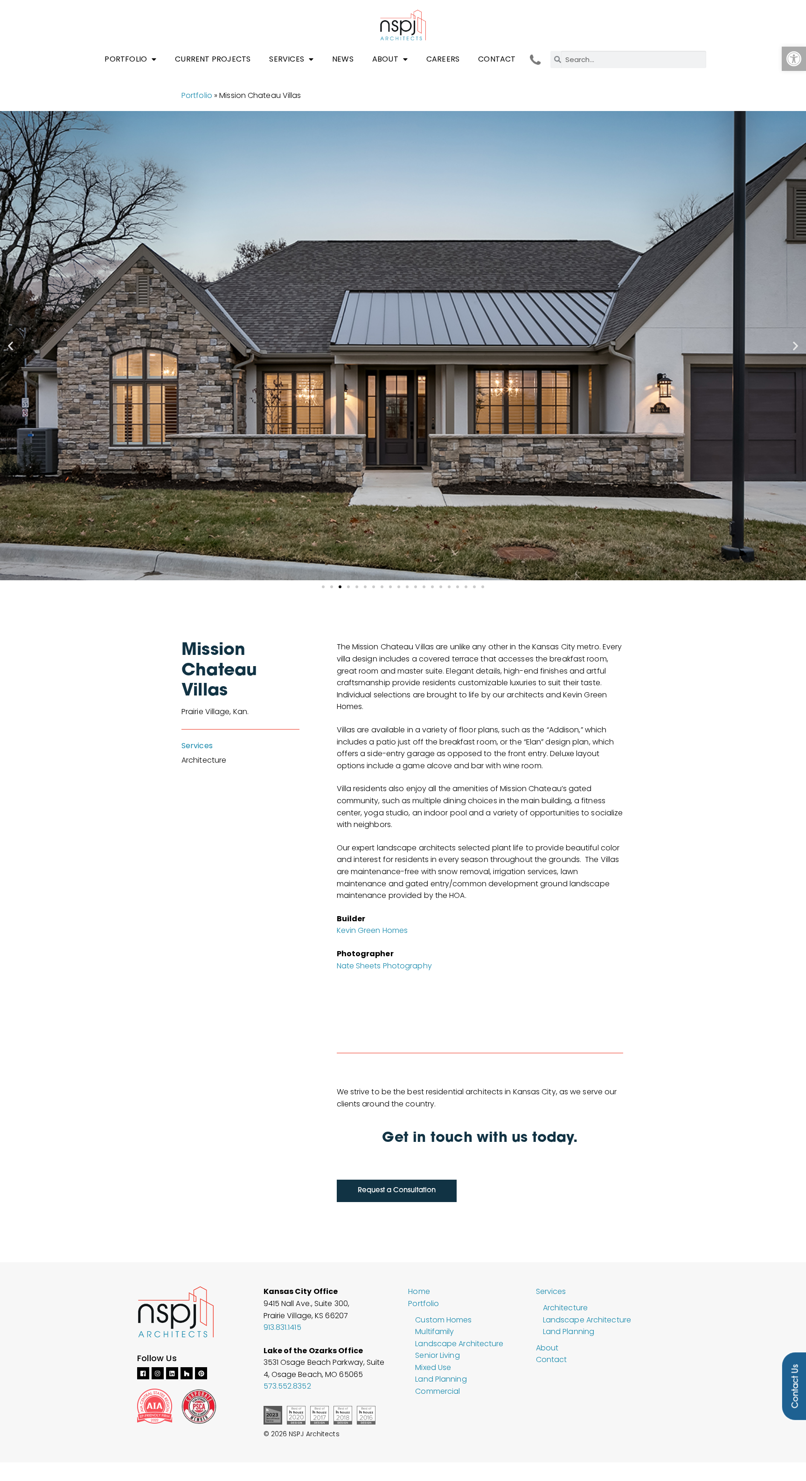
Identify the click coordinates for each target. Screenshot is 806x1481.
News (343, 59)
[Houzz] (187, 1373)
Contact (496, 59)
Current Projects (212, 59)
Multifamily (434, 1331)
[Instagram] (158, 1373)
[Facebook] (143, 1373)
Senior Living (437, 1355)
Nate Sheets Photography (384, 965)
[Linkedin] (172, 1373)
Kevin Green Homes (372, 930)
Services (286, 59)
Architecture (565, 1307)
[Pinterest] (201, 1373)
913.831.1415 (282, 1327)
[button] (794, 59)
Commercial (437, 1391)
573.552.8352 (287, 1386)
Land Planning (440, 1379)
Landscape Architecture (459, 1343)
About (385, 59)
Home (419, 1291)
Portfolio (125, 59)
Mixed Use (433, 1367)
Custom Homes (443, 1319)
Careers (442, 59)
